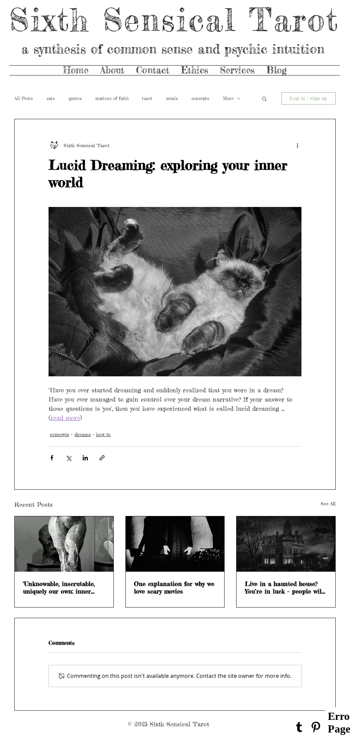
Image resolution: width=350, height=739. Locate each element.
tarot (147, 98)
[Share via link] (102, 458)
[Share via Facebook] (52, 458)
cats (50, 98)
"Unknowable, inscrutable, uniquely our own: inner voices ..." (59, 587)
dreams (83, 434)
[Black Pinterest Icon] (316, 727)
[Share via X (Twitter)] (68, 458)
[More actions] (297, 145)
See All (328, 503)
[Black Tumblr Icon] (299, 727)
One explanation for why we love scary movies (174, 587)
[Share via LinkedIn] (85, 458)
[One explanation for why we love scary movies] (175, 544)
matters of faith (112, 98)
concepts (200, 98)
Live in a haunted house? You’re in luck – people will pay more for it (284, 587)
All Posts (23, 98)
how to (103, 434)
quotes (75, 98)
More (228, 98)
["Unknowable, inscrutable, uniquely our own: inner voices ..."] (64, 544)
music (172, 98)
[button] (264, 98)
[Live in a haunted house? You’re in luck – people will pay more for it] (286, 544)
